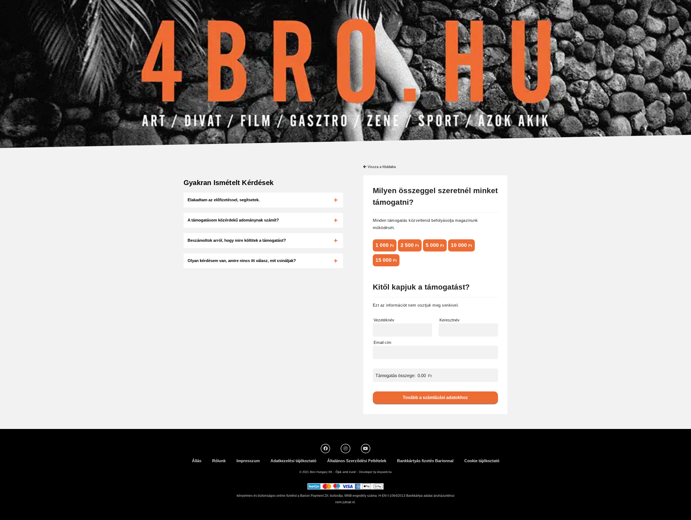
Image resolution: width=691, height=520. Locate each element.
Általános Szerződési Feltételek (356, 460)
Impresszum (248, 460)
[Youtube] (365, 448)
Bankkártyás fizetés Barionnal (425, 460)
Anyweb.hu (384, 472)
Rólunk (219, 460)
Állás (196, 460)
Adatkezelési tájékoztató (293, 460)
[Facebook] (325, 448)
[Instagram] (345, 448)
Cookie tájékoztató (481, 460)
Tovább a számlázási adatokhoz (435, 397)
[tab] (263, 200)
